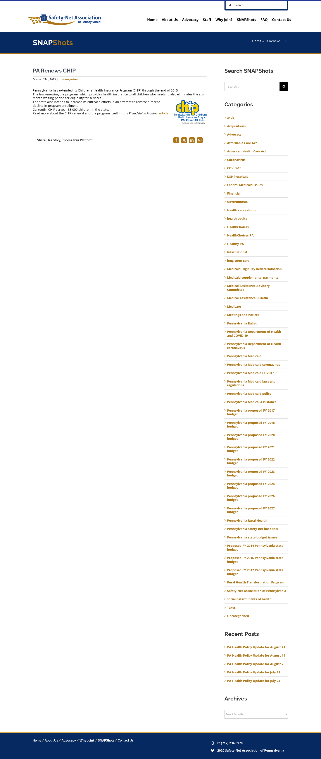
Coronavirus (236, 160)
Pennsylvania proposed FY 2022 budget (251, 461)
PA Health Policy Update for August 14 (256, 655)
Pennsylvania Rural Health (247, 521)
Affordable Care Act (242, 143)
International (237, 252)
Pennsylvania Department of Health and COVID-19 (254, 333)
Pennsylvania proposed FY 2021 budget (251, 449)
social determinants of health (249, 599)
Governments (237, 202)
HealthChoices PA (240, 235)
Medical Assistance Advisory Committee (248, 288)
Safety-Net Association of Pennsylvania (256, 591)
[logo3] (64, 16)
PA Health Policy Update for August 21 (256, 647)
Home (256, 41)
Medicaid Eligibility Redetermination (255, 269)
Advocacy (234, 134)
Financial (233, 193)
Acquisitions (236, 126)
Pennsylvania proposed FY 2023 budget (251, 473)
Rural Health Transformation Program (255, 582)
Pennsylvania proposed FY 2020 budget (251, 437)
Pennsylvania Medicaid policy (249, 394)
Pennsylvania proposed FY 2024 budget (251, 486)
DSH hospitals (237, 177)
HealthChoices (238, 227)
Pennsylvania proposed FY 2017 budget (251, 412)
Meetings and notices (243, 315)
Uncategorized (69, 79)
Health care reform (241, 210)
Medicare (234, 307)
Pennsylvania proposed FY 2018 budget (251, 424)
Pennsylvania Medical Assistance (251, 402)
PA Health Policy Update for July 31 (253, 672)
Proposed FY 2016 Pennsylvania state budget (255, 560)
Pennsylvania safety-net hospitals (252, 529)
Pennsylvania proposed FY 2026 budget (251, 498)
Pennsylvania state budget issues (252, 537)
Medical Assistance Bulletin (247, 298)
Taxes (231, 608)
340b (230, 118)
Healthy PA (235, 244)
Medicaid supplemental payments (252, 277)
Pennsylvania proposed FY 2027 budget (251, 510)
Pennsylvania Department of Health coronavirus (254, 346)
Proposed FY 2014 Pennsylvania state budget (255, 547)
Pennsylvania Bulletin (243, 323)
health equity (237, 219)
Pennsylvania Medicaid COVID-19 (251, 373)
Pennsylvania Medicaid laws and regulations (251, 383)
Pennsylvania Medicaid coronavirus (253, 365)
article (163, 113)
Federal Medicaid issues (245, 185)
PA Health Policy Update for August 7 (255, 664)
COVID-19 (234, 168)
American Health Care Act (246, 151)
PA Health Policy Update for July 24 (253, 681)
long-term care (238, 261)
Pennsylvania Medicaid (244, 356)
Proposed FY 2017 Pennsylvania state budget (255, 572)
